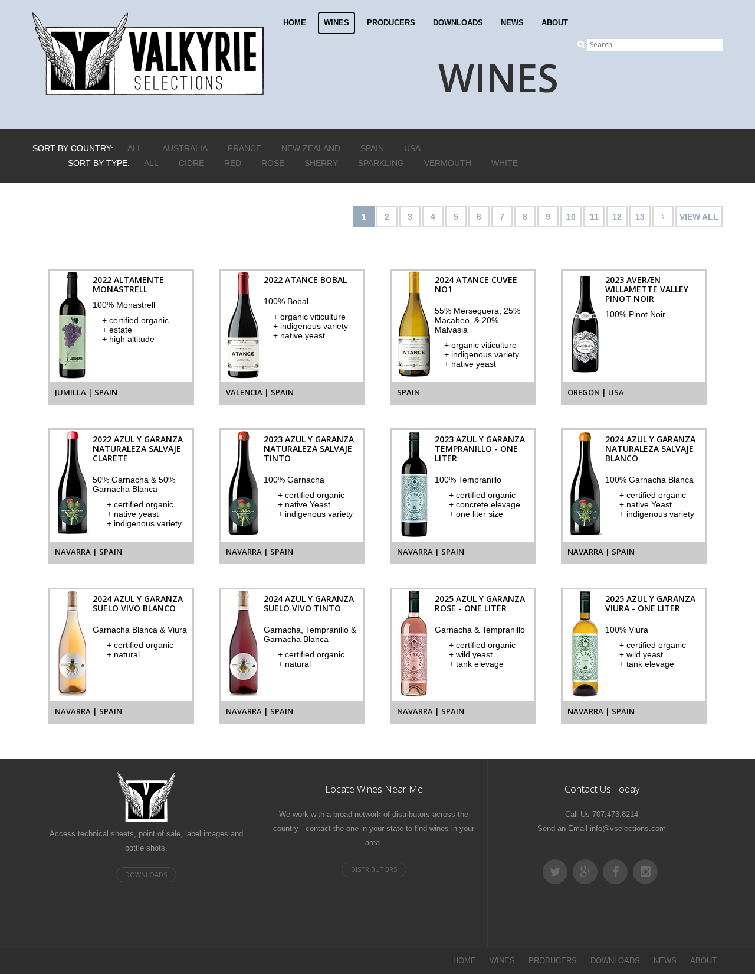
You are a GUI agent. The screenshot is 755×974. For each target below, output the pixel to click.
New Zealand (310, 148)
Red (232, 163)
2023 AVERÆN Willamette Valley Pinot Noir (646, 289)
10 (571, 216)
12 (617, 216)
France (244, 148)
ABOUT (554, 22)
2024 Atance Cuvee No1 (476, 284)
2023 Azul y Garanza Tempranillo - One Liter (480, 449)
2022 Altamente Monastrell (128, 284)
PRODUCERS (391, 22)
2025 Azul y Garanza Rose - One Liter (480, 603)
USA (412, 148)
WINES (336, 22)
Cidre (191, 163)
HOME (294, 22)
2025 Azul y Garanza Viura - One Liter (650, 603)
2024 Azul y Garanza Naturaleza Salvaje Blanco (650, 449)
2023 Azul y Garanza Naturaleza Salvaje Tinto (309, 449)
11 (594, 216)
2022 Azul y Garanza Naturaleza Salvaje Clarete (138, 449)
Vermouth (447, 163)
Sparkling (381, 163)
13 (640, 216)
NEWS (512, 22)
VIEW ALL (699, 216)
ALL (134, 148)
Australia (185, 148)
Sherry (321, 163)
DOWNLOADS (458, 22)
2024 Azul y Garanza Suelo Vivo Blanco (138, 603)
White (504, 163)
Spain (372, 148)
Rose (272, 163)
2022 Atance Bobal (305, 279)
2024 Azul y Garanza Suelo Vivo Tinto (309, 603)
